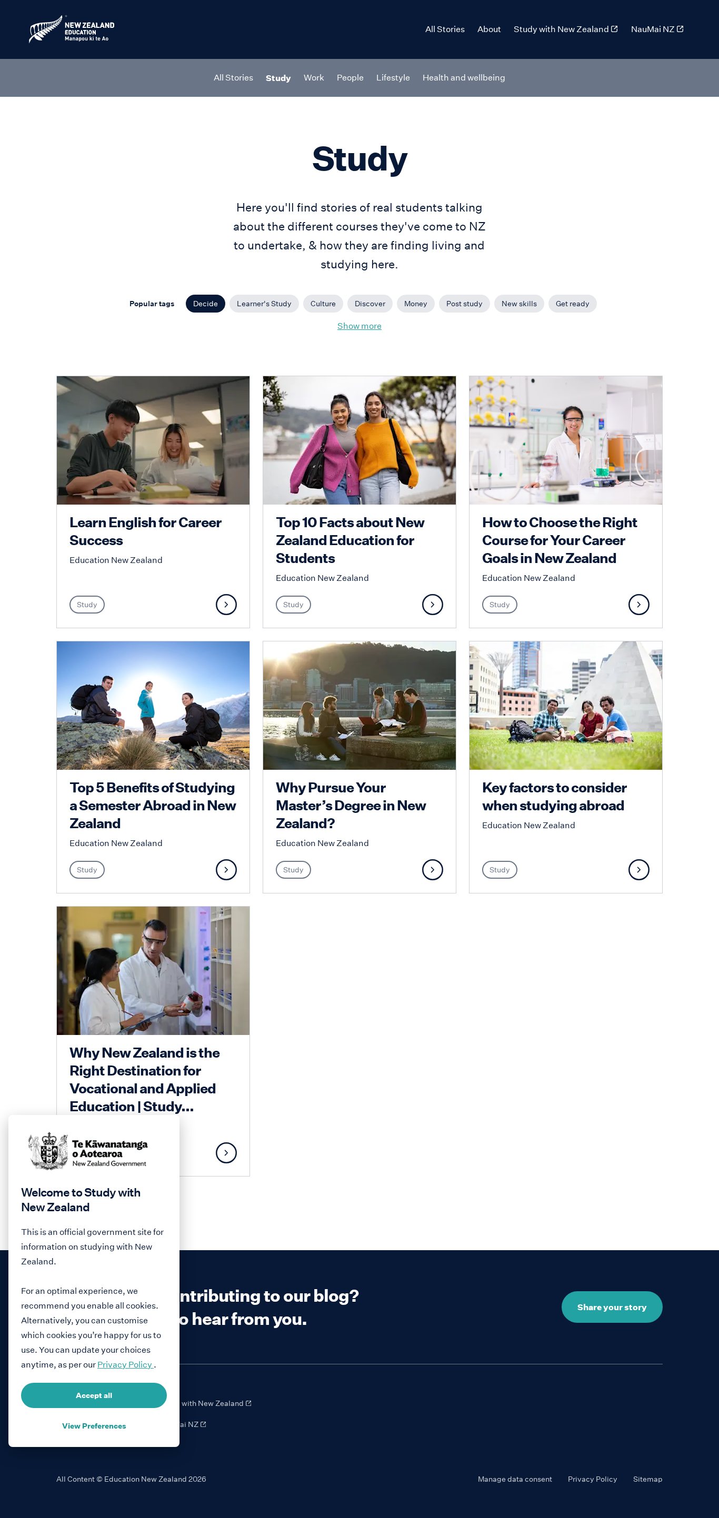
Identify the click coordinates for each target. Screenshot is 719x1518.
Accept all (94, 1395)
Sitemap (648, 1479)
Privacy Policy (592, 1479)
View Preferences (94, 1426)
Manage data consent (515, 1479)
